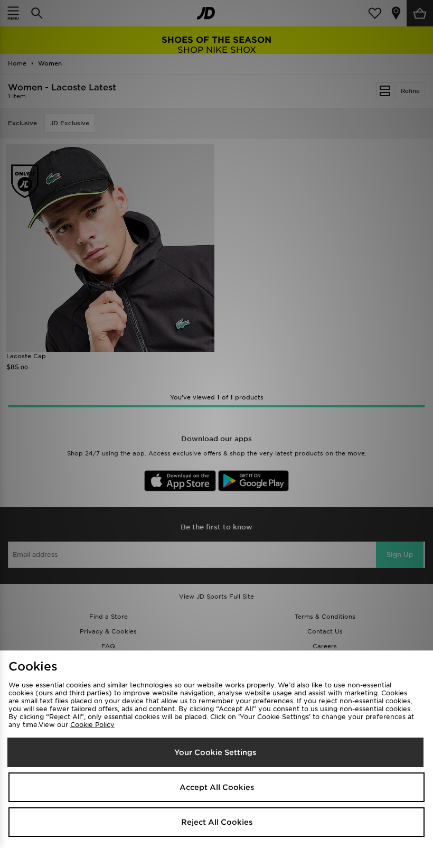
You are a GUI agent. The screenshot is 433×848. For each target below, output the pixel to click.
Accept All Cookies (217, 787)
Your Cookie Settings (215, 752)
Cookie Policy (92, 725)
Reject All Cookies (216, 822)
